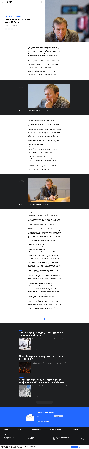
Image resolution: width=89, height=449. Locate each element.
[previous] (30, 96)
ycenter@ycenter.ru (31, 439)
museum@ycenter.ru (6, 438)
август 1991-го (18, 16)
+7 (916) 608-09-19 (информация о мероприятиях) (61, 437)
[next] (68, 96)
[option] (49, 96)
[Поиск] (41, 2)
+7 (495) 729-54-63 (56, 438)
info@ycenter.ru (30, 438)
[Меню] (2, 2)
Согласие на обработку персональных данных (43, 421)
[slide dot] (46, 107)
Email (38, 416)
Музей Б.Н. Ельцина (8, 16)
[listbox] (49, 96)
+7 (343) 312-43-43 (31, 437)
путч (14, 16)
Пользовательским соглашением (17, 447)
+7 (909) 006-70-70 (6, 437)
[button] (5, 29)
